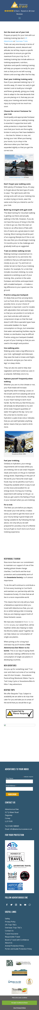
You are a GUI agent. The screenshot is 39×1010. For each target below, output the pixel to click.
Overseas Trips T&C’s (13, 927)
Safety (7, 918)
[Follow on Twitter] (11, 905)
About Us (8, 943)
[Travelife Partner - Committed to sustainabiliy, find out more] (19, 994)
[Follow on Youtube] (25, 905)
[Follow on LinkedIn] (20, 905)
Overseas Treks (21, 41)
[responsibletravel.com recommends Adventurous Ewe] (15, 861)
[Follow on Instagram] (16, 905)
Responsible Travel (12, 937)
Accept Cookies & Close (19, 1003)
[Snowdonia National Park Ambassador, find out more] (29, 985)
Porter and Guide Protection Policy (18, 949)
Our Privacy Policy (19, 1008)
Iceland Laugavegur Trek (16, 177)
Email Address (11, 786)
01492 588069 (13, 826)
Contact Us (9, 931)
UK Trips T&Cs (10, 925)
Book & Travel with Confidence (17, 940)
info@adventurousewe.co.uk (21, 829)
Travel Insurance (11, 934)
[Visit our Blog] (30, 905)
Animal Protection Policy (14, 946)
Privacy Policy (10, 921)
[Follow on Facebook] (7, 905)
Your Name (9, 778)
